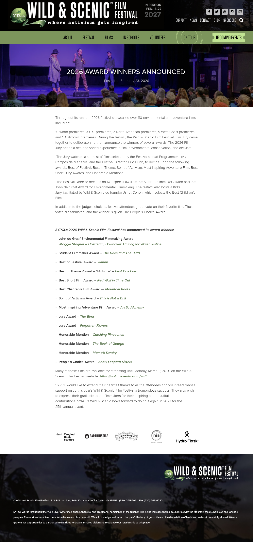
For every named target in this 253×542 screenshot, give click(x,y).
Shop (217, 20)
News (193, 20)
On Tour (189, 37)
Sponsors (229, 20)
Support (181, 20)
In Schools (131, 37)
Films (109, 37)
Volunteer (157, 37)
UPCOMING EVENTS (229, 37)
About (67, 37)
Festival (88, 37)
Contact (205, 20)
